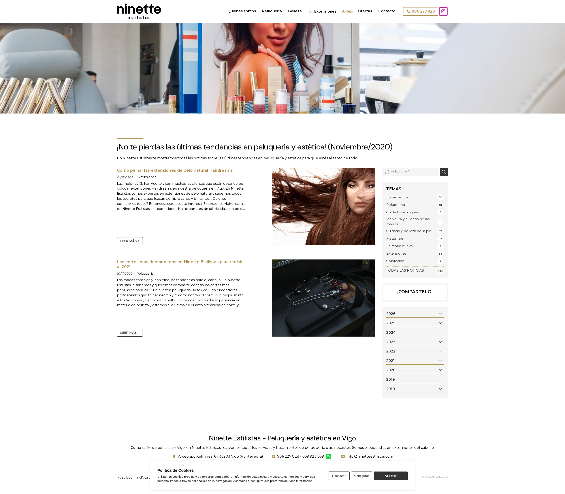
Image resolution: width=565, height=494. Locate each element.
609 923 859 (313, 456)
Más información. (301, 481)
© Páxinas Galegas (434, 476)
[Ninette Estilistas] (139, 11)
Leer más (128, 241)
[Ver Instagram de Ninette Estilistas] (443, 11)
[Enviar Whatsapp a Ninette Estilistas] (328, 456)
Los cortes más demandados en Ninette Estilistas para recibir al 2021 (179, 264)
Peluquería (145, 274)
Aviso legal (125, 477)
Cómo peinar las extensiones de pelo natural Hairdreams (175, 170)
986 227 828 (288, 456)
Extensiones (146, 177)
